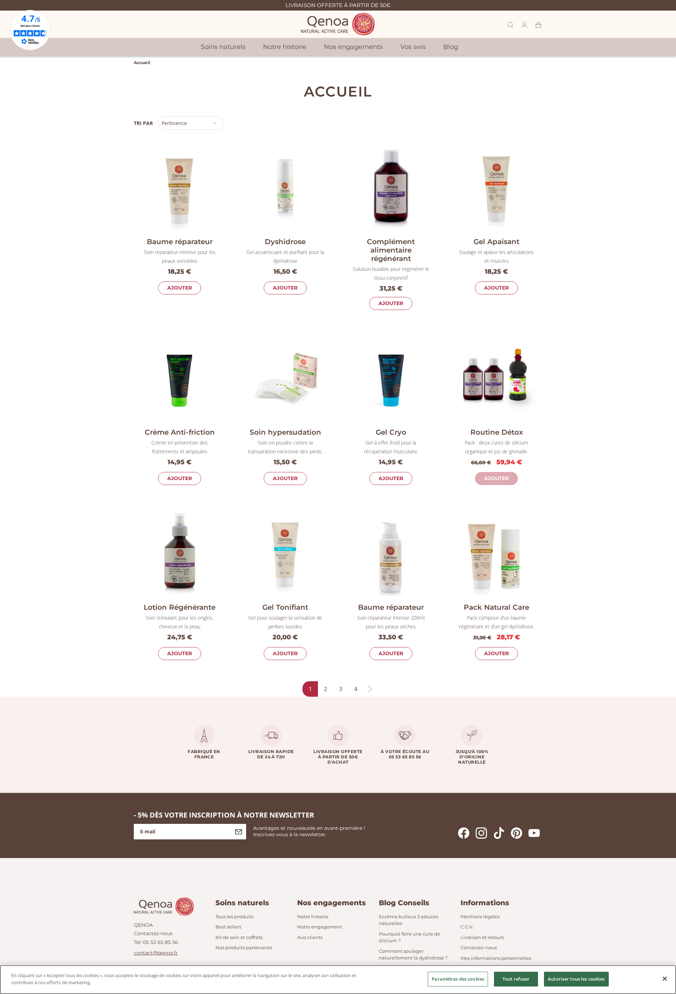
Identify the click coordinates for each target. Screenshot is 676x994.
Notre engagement (319, 927)
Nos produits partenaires (243, 947)
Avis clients (310, 937)
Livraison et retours (482, 937)
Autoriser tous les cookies (576, 979)
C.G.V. (467, 927)
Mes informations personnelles (496, 958)
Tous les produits (234, 916)
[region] (338, 979)
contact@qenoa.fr (156, 953)
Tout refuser (516, 979)
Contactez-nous (153, 933)
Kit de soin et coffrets (239, 937)
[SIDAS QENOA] (338, 24)
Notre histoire (312, 916)
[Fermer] (664, 978)
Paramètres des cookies (458, 979)
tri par (143, 123)
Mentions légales (480, 916)
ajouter (179, 288)
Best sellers (228, 927)
